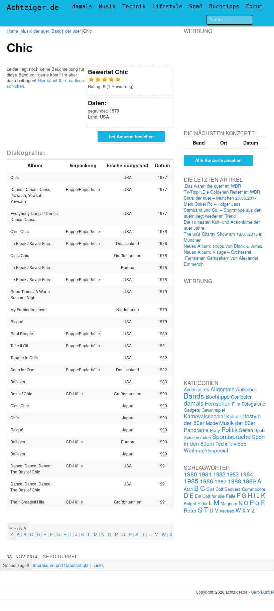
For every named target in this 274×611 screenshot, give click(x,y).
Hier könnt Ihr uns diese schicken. (45, 83)
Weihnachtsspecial (206, 450)
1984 (246, 474)
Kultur (232, 416)
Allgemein (223, 389)
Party (215, 430)
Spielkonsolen (197, 437)
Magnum (229, 503)
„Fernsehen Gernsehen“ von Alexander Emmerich (221, 261)
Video (240, 443)
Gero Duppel (60, 556)
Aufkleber (246, 389)
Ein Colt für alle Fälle (215, 496)
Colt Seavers (228, 489)
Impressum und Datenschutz (61, 565)
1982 (219, 474)
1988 (234, 481)
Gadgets (192, 410)
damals (82, 6)
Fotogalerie (253, 403)
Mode (212, 422)
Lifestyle (167, 6)
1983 (233, 474)
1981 (205, 474)
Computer (241, 396)
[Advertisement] (229, 76)
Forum (254, 6)
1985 (191, 480)
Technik (134, 6)
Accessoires (196, 389)
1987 (221, 481)
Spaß (195, 6)
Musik (107, 6)
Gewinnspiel (213, 410)
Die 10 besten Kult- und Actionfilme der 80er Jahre (222, 225)
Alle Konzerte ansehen (218, 160)
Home (12, 31)
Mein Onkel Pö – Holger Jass (212, 204)
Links (99, 565)
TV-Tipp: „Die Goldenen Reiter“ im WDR (222, 192)
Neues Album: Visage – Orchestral (217, 252)
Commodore (253, 489)
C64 (210, 489)
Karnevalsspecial (204, 416)
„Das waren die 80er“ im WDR (212, 186)
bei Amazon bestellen (131, 136)
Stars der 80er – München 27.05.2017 (220, 198)
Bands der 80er (66, 31)
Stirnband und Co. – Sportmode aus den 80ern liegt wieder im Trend (222, 213)
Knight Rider (196, 503)
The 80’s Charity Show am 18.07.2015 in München (223, 237)
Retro (190, 510)
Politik (230, 429)
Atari (188, 489)
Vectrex (227, 510)
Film (236, 404)
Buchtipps (224, 6)
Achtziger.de (33, 7)
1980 (190, 474)
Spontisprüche (231, 436)
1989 (249, 481)
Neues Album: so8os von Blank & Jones (223, 246)
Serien (246, 429)
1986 (206, 481)
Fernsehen (218, 403)
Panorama (196, 429)
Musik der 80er (34, 31)
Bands (194, 396)
